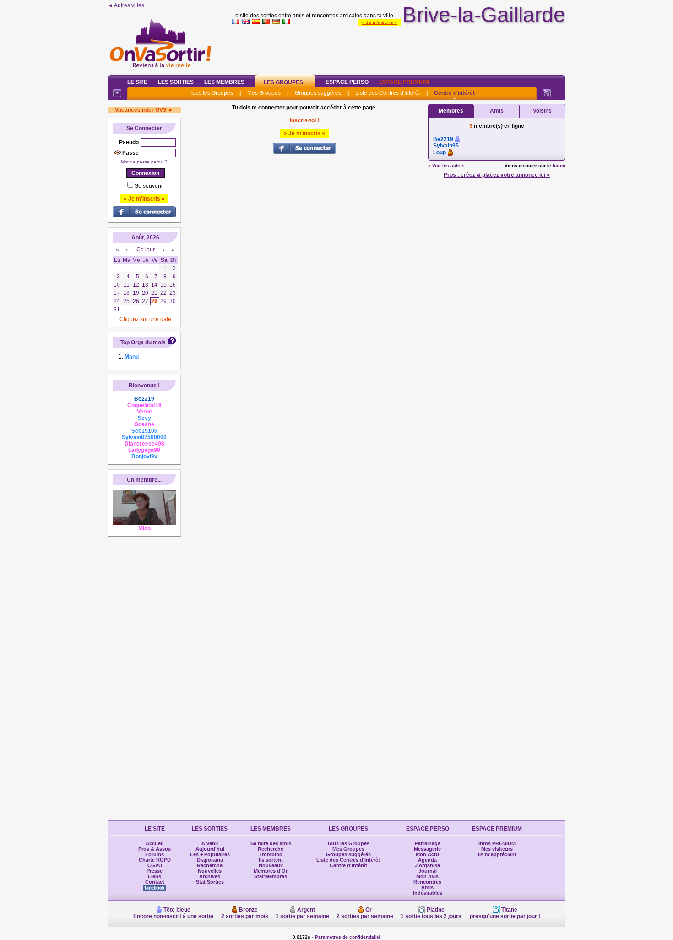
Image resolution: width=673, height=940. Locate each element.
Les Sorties (176, 82)
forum (559, 165)
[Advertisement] (398, 47)
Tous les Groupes (211, 93)
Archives (209, 876)
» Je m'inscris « (379, 22)
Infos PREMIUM (497, 843)
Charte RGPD (155, 860)
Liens (154, 876)
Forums (154, 854)
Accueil (154, 843)
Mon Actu (427, 854)
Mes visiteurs (497, 849)
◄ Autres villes (126, 5)
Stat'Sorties (210, 882)
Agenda (427, 860)
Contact (154, 882)
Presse (155, 871)
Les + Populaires (210, 854)
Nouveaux (271, 865)
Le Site (137, 82)
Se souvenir (149, 186)
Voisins (542, 111)
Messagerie (427, 849)
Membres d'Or (271, 871)
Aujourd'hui (209, 849)
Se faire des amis (270, 843)
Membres (451, 111)
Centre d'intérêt (454, 93)
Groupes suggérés (318, 93)
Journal (427, 871)
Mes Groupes (264, 93)
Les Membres (224, 82)
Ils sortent (271, 860)
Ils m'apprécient (497, 854)
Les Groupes (283, 82)
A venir (209, 843)
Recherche (210, 865)
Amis (497, 111)
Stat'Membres (270, 876)
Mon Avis (427, 876)
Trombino (270, 854)
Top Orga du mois (143, 342)
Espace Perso (347, 82)
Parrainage (427, 843)
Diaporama (210, 860)
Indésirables (427, 893)
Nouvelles (210, 871)
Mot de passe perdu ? (144, 161)
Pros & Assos (154, 849)
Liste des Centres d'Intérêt (387, 93)
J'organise (427, 865)
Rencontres (427, 882)
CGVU (154, 865)
